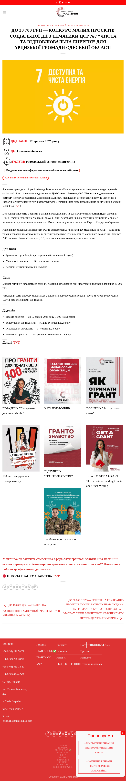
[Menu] (4, 12)
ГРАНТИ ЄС (43, 657)
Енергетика (82, 25)
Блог (39, 663)
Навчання (61, 651)
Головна (41, 644)
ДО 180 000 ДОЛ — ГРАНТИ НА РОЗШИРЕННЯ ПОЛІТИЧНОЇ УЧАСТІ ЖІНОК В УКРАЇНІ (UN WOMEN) (31, 610)
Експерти (61, 645)
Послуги (63, 757)
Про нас (63, 748)
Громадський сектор (62, 25)
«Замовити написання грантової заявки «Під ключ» (99, 748)
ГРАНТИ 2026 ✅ (46, 651)
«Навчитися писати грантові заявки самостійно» (99, 765)
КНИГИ (61, 657)
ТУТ (17, 206)
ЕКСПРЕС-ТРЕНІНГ (68, 664)
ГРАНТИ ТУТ (43, 25)
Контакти (63, 764)
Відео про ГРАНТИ (63, 767)
